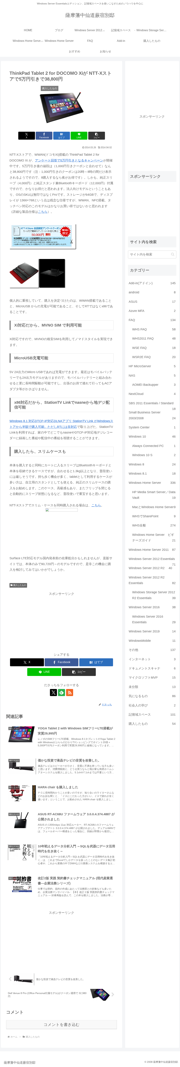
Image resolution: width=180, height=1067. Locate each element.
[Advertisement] (61, 621)
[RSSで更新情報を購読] (69, 692)
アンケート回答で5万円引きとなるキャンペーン (69, 160)
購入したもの (19, 585)
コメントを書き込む (62, 1024)
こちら (42, 212)
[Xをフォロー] (53, 692)
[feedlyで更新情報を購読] (61, 692)
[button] (96, 136)
